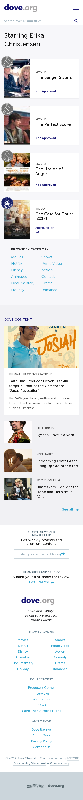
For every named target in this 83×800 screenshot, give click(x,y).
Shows (47, 257)
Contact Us (41, 747)
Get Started (39, 582)
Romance (49, 290)
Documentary (22, 283)
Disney (17, 270)
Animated (19, 277)
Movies (17, 257)
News (41, 705)
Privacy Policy (41, 741)
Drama (47, 283)
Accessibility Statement (29, 763)
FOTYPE (73, 758)
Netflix (17, 263)
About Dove (41, 735)
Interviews (41, 693)
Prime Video (52, 263)
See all (68, 509)
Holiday (17, 290)
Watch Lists (41, 699)
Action (47, 270)
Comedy (49, 277)
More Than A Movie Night (41, 710)
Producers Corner (41, 687)
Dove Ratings (41, 729)
